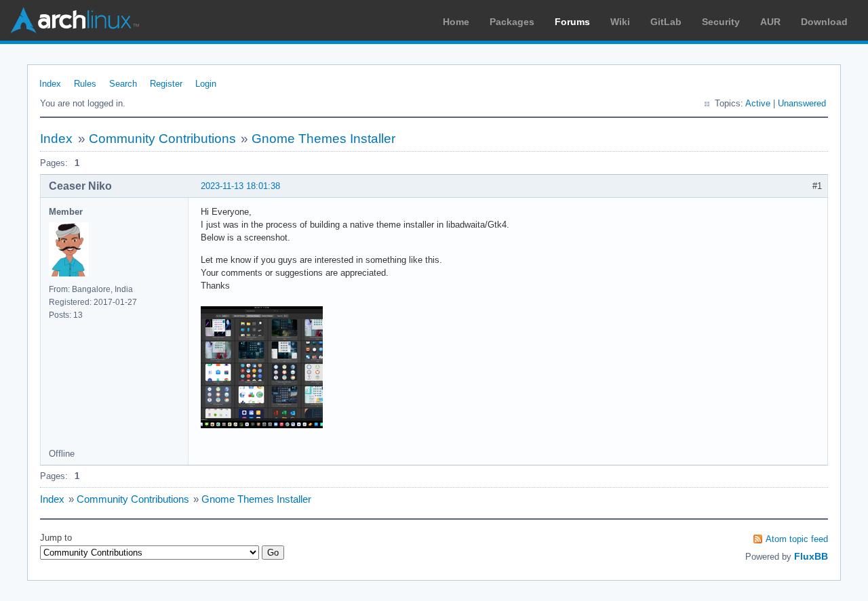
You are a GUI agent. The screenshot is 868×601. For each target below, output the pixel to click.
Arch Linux (74, 20)
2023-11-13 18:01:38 (240, 186)
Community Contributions (162, 138)
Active (757, 103)
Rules (85, 84)
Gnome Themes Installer (323, 138)
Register (166, 84)
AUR (770, 21)
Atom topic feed (797, 539)
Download (824, 21)
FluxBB (811, 556)
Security (721, 21)
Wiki (620, 21)
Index (50, 84)
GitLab (666, 21)
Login (205, 84)
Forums (572, 21)
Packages (512, 21)
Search (123, 84)
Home (456, 21)
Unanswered (802, 103)
